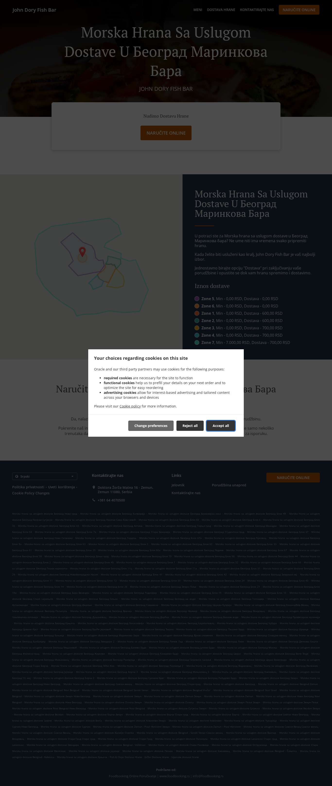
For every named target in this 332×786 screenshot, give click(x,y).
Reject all (190, 425)
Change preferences (150, 425)
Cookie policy (130, 406)
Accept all (221, 425)
